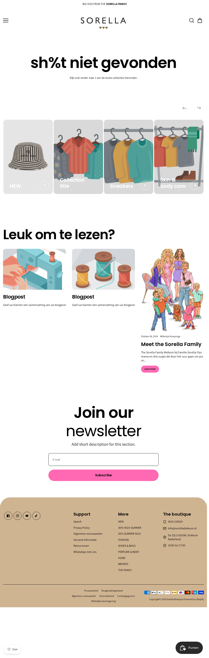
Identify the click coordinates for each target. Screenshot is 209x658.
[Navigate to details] (44, 185)
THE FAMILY (125, 570)
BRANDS (123, 564)
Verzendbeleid (106, 595)
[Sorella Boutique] (103, 20)
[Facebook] (8, 516)
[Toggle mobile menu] (39, 20)
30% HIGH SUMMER (129, 527)
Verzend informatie (85, 539)
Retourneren (81, 546)
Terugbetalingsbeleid (112, 590)
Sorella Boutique (175, 599)
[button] (200, 20)
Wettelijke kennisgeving (103, 601)
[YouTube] (27, 516)
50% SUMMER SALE (129, 533)
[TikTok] (36, 516)
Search (77, 521)
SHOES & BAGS (127, 546)
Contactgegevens (126, 595)
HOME (121, 558)
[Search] (192, 20)
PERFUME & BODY (128, 552)
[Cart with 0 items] (200, 20)
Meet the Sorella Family (171, 344)
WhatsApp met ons (85, 552)
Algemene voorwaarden (87, 533)
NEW (121, 521)
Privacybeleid (91, 590)
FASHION (123, 539)
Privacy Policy (81, 527)
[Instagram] (17, 516)
